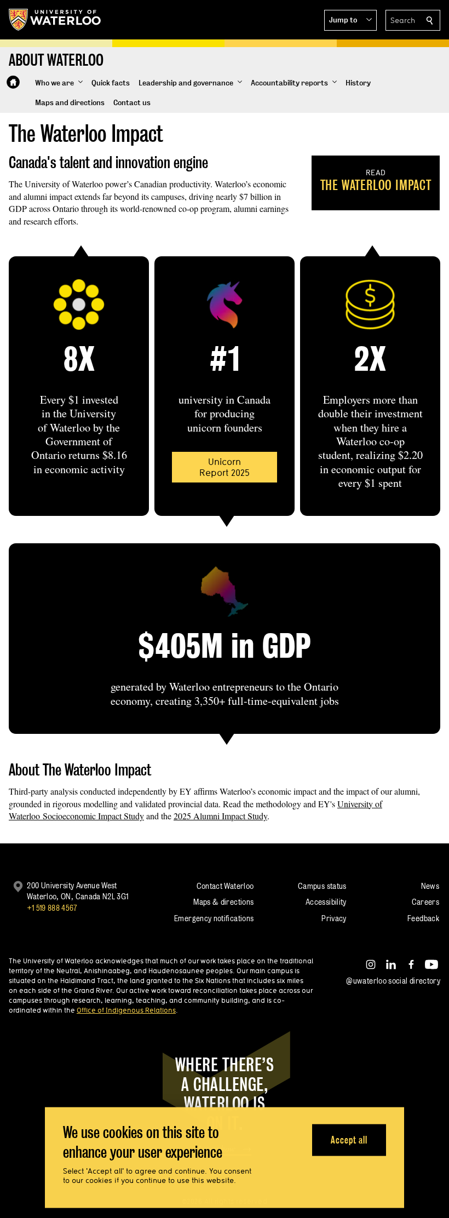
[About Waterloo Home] (13, 82)
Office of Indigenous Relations (126, 1010)
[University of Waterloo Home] (55, 20)
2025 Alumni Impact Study (220, 815)
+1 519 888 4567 (52, 907)
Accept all (349, 1139)
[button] (350, 20)
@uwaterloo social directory (393, 980)
